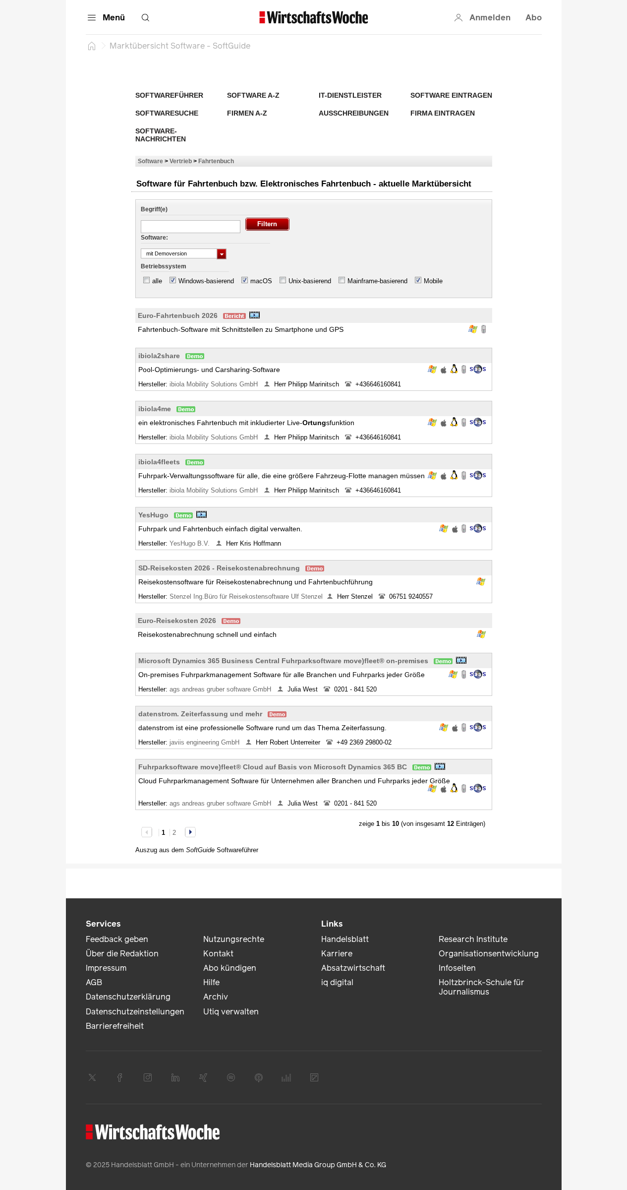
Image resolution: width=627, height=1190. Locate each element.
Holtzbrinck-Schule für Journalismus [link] (481, 987)
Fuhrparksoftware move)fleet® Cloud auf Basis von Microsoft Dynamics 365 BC (272, 767)
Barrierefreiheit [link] (115, 1026)
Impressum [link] (106, 968)
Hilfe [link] (211, 982)
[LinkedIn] (175, 1077)
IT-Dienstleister (350, 95)
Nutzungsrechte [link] (233, 939)
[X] (92, 1077)
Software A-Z (253, 95)
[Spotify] (231, 1077)
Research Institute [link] (473, 939)
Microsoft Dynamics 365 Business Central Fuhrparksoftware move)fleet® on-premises (283, 661)
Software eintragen (451, 95)
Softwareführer (169, 95)
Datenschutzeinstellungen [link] (135, 1011)
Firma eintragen (442, 113)
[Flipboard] (314, 1077)
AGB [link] (94, 982)
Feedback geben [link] (117, 939)
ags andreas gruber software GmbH (221, 689)
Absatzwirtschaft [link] (353, 968)
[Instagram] (148, 1077)
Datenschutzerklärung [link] (128, 996)
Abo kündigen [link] (229, 968)
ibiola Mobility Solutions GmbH (215, 384)
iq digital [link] (337, 982)
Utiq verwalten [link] (231, 1011)
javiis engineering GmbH (205, 742)
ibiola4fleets (159, 462)
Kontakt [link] (218, 953)
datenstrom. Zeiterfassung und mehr (200, 714)
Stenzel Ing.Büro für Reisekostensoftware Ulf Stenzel (246, 596)
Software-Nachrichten (160, 135)
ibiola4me (154, 409)
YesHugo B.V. (191, 543)
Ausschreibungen (354, 113)
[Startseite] (92, 46)
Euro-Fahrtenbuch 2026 (178, 315)
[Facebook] (120, 1077)
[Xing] (203, 1077)
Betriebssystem (163, 266)
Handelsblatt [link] (345, 939)
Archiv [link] (215, 996)
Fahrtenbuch (216, 161)
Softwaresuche (166, 113)
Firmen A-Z (247, 113)
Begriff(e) (154, 209)
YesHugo (153, 515)
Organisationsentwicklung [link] (489, 953)
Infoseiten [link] (457, 968)
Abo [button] (533, 17)
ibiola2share (159, 356)
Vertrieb (181, 161)
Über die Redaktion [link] (122, 953)
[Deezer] (286, 1077)
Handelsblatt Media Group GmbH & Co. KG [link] (318, 1165)
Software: (154, 237)
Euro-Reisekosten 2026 (177, 621)
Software (150, 161)
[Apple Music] (259, 1077)
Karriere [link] (336, 953)
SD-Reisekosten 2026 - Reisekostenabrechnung (219, 568)
